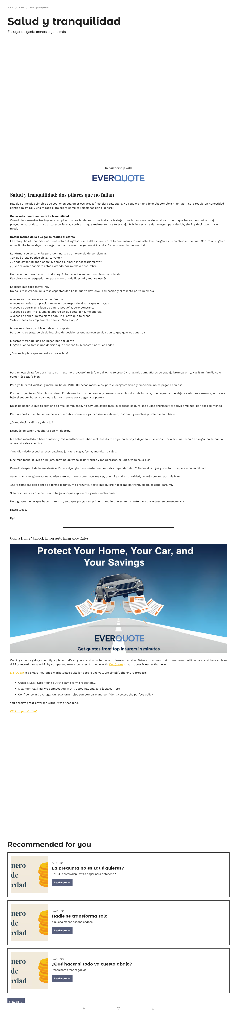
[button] (62, 882)
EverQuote (116, 664)
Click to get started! (23, 711)
